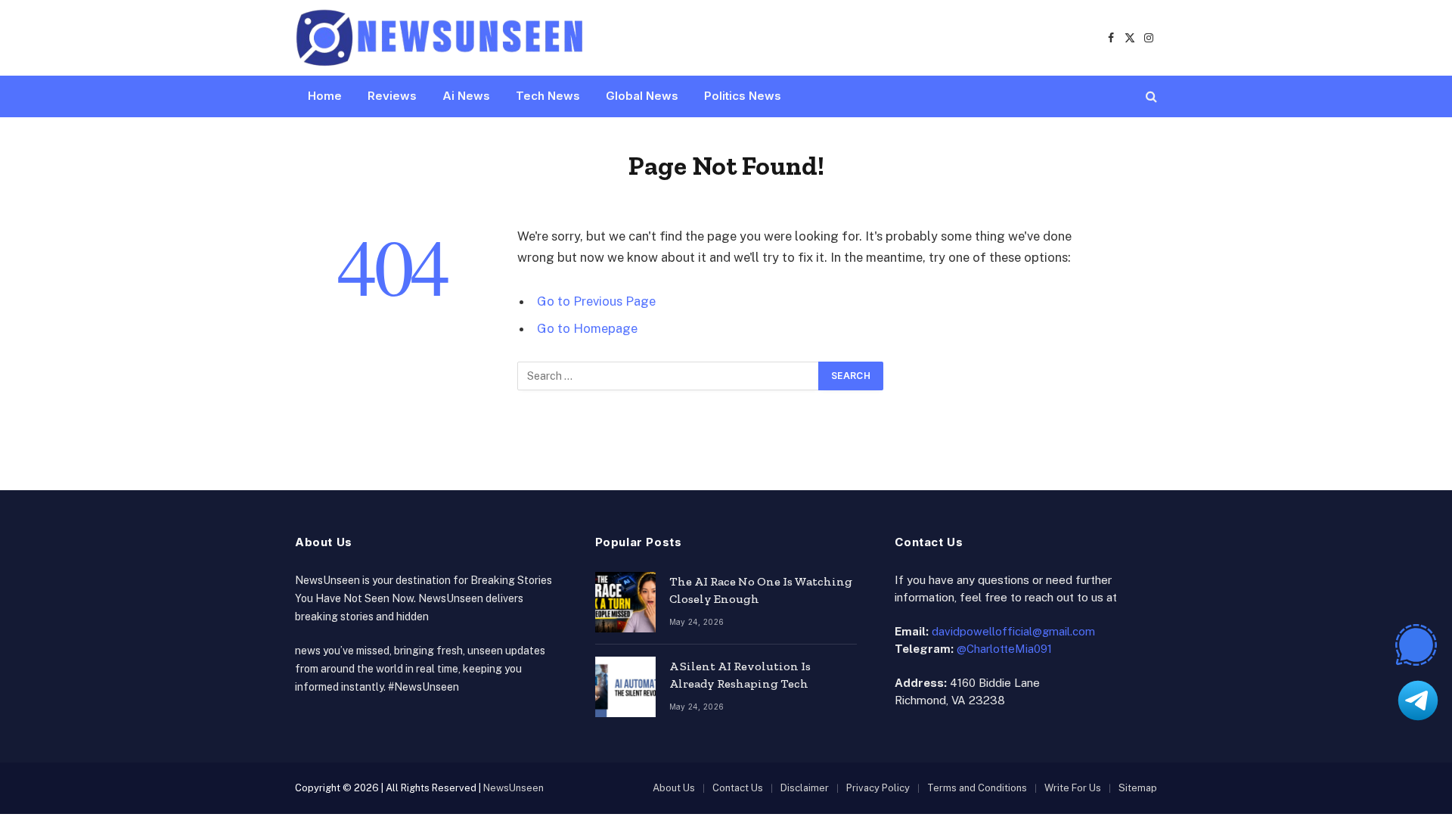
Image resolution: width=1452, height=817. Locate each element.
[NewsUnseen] (440, 38)
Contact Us (737, 788)
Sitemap (1137, 788)
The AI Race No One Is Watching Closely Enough (760, 590)
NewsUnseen (513, 788)
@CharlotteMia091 (1004, 648)
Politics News (742, 96)
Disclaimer (804, 788)
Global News (642, 96)
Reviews (392, 96)
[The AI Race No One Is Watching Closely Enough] (625, 602)
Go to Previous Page (596, 301)
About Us (674, 788)
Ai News (466, 96)
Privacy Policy (878, 788)
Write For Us (1072, 788)
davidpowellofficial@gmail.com (1013, 631)
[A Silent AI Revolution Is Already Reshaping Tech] (625, 687)
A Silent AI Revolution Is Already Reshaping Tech (740, 675)
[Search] (1150, 96)
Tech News (548, 96)
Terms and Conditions (977, 788)
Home (325, 96)
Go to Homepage (587, 328)
